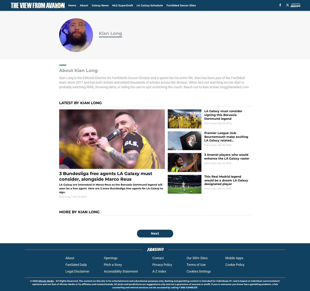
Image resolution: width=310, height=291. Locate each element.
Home (72, 5)
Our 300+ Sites (197, 258)
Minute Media (46, 281)
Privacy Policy (162, 265)
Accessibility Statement (121, 271)
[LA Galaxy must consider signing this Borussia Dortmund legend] (209, 118)
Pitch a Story (113, 265)
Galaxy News (100, 5)
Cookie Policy (234, 265)
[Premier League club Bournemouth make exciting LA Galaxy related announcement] (209, 140)
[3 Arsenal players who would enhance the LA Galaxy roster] (209, 162)
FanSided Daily (76, 265)
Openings (110, 258)
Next (155, 233)
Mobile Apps (234, 258)
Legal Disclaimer (77, 271)
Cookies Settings (199, 271)
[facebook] (280, 5)
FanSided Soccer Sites (181, 5)
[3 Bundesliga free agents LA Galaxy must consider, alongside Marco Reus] (112, 153)
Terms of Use (196, 265)
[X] (287, 5)
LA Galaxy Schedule (150, 5)
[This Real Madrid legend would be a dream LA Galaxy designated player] (209, 184)
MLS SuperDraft (122, 5)
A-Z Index (159, 271)
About (84, 5)
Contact (158, 258)
